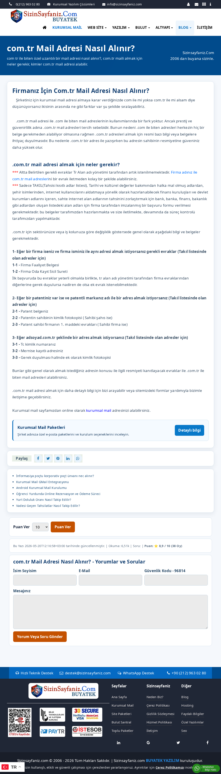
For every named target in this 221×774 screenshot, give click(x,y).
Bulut (141, 27)
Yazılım (120, 27)
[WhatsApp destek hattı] (206, 768)
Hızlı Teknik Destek (37, 672)
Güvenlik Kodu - (164, 570)
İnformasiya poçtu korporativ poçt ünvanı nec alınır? (55, 476)
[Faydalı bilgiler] (211, 4)
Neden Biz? (155, 697)
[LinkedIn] (118, 742)
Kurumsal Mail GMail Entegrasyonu (42, 482)
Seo (184, 730)
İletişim (204, 27)
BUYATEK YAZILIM (162, 761)
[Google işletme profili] (148, 742)
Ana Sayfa (119, 697)
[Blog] (204, 4)
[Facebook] (208, 742)
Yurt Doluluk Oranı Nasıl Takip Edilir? (43, 500)
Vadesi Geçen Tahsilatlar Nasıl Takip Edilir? (48, 506)
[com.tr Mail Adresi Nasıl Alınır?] (38, 458)
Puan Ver (21, 526)
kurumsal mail (98, 410)
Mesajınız (21, 590)
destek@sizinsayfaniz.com (87, 672)
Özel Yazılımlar (192, 722)
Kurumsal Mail (67, 27)
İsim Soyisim (24, 570)
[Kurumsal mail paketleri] (196, 4)
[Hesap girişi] (189, 4)
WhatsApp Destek (138, 672)
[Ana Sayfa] (44, 28)
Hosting (187, 705)
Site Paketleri (121, 714)
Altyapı (163, 27)
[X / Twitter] (178, 742)
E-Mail (84, 570)
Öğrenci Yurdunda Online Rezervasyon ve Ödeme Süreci (58, 494)
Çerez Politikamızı (170, 767)
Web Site (96, 27)
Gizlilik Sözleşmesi (161, 714)
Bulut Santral (121, 722)
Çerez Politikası (158, 705)
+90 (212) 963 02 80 (189, 672)
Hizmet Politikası (159, 722)
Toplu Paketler (122, 730)
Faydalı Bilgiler (192, 714)
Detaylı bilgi (189, 430)
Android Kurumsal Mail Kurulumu (41, 488)
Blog (183, 27)
